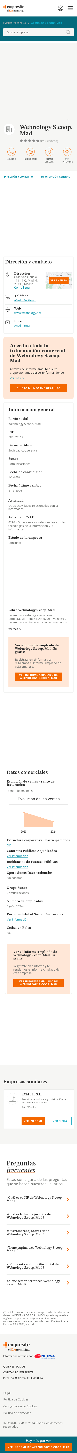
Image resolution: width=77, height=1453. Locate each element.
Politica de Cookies (16, 1399)
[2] (26, 141)
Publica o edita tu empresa (23, 1378)
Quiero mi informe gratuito (38, 388)
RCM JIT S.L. (32, 1094)
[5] (38, 141)
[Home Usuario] (60, 8)
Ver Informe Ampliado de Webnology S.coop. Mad (38, 676)
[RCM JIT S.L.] (12, 1098)
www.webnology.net (27, 313)
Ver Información (17, 856)
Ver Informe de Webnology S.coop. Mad (38, 1447)
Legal (6, 1393)
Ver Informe (33, 1121)
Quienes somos (14, 1366)
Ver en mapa (59, 280)
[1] (22, 141)
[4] (34, 141)
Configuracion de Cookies (20, 1406)
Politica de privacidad (17, 1413)
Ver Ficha (60, 1121)
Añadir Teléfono (25, 300)
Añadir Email (22, 326)
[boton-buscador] (68, 32)
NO (9, 845)
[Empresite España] (15, 8)
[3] (30, 141)
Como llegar (22, 287)
